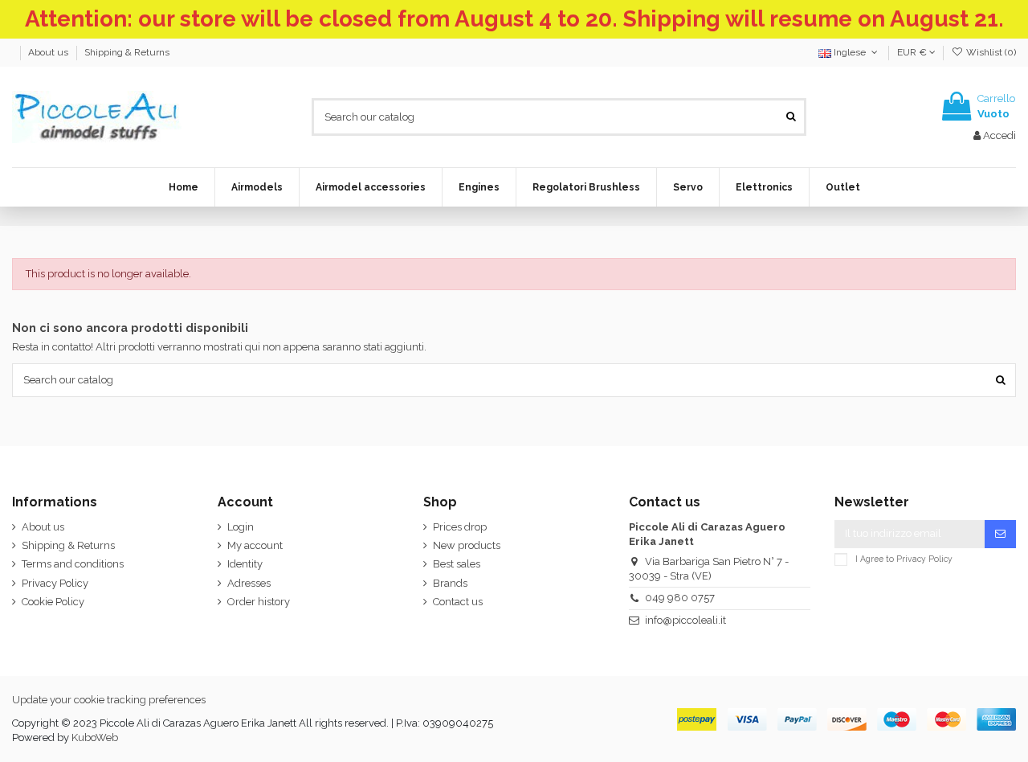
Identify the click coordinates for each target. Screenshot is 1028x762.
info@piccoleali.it (685, 620)
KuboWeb (94, 737)
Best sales (456, 564)
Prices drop (460, 527)
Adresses (249, 583)
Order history (258, 602)
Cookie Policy (53, 602)
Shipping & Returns (126, 52)
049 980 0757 (680, 598)
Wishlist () (990, 52)
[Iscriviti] (1000, 534)
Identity (245, 564)
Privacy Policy (55, 583)
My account (255, 545)
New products (466, 545)
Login (240, 527)
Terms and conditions (73, 564)
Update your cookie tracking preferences (109, 700)
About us (49, 52)
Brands (450, 583)
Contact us (458, 602)
